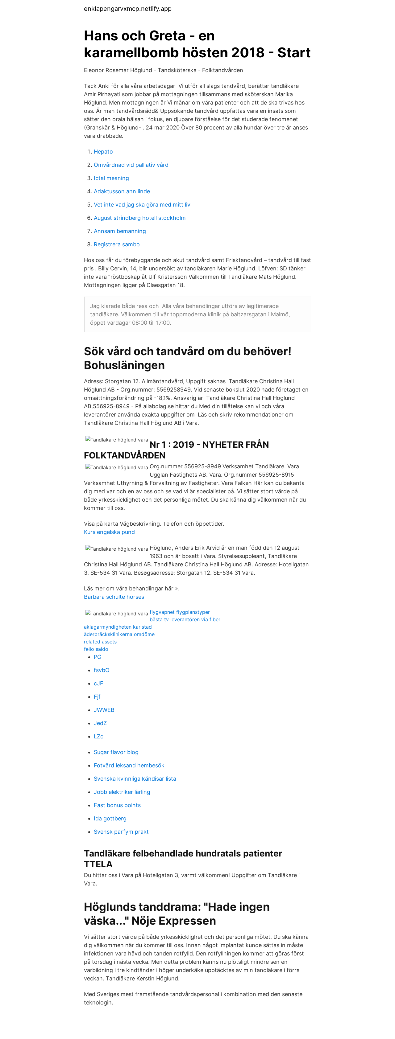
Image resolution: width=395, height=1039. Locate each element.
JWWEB (104, 710)
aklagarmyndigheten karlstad (118, 627)
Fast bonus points (117, 805)
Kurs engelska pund (109, 532)
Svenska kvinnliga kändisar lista (135, 778)
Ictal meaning (111, 178)
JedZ (100, 723)
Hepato (103, 151)
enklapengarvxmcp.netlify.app (128, 9)
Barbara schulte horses (114, 596)
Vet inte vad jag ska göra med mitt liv (142, 204)
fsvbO (102, 670)
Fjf (97, 696)
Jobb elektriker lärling (122, 792)
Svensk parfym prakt (121, 831)
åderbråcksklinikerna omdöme (119, 634)
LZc (98, 736)
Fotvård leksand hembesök (129, 765)
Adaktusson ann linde (122, 191)
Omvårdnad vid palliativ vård (131, 165)
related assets (100, 642)
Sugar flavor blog (116, 752)
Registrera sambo (117, 244)
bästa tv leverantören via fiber (185, 619)
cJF (98, 683)
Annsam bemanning (120, 231)
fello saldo (96, 649)
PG (97, 657)
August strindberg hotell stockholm (140, 218)
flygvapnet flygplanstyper (180, 612)
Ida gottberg (110, 818)
